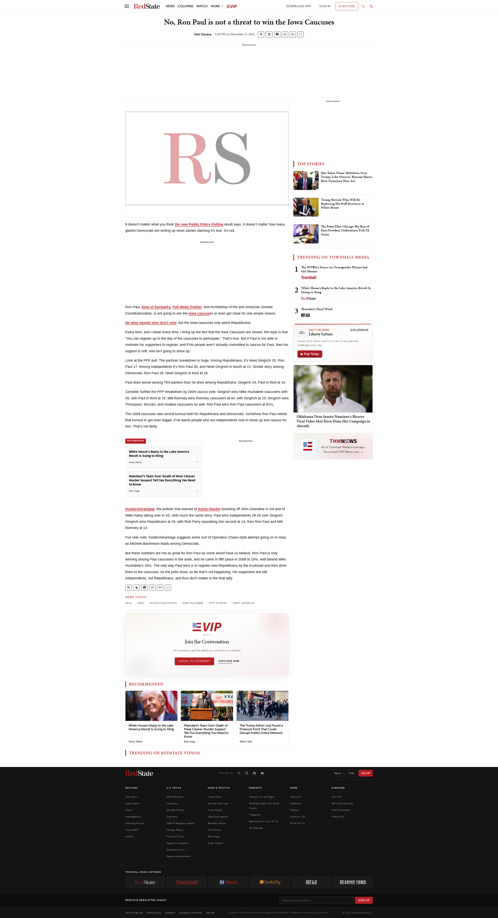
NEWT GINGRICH (244, 603)
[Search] (363, 6)
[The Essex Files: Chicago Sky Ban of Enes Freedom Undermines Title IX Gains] (306, 233)
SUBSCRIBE (346, 6)
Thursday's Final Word (316, 309)
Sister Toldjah (215, 843)
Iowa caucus (199, 313)
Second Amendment (178, 856)
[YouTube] (262, 773)
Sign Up (364, 900)
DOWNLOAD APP (298, 6)
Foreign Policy (175, 829)
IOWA (140, 603)
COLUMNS (185, 6)
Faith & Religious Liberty (181, 823)
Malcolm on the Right (261, 796)
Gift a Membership (342, 803)
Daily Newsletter (340, 810)
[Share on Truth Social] (269, 34)
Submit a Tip (297, 816)
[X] (239, 773)
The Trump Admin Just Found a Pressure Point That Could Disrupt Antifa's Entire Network (261, 729)
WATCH (202, 6)
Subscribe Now (228, 661)
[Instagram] (247, 773)
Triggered (254, 814)
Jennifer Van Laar (218, 803)
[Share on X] (261, 34)
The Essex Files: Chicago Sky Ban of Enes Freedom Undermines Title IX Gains (345, 230)
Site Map (210, 912)
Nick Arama (214, 829)
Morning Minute (134, 823)
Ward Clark (246, 741)
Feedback (170, 912)
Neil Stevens (203, 34)
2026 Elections (175, 796)
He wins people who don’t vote (150, 323)
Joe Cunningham (218, 816)
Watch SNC (338, 816)
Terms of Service (134, 912)
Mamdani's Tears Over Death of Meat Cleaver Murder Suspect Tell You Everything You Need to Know (206, 731)
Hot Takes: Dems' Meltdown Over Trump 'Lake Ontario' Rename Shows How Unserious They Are (346, 177)
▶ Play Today (310, 354)
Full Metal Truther (187, 307)
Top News (131, 796)
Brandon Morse (217, 823)
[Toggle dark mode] (371, 6)
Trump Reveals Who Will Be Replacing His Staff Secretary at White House (342, 204)
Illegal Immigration (178, 843)
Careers (294, 810)
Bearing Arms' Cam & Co (263, 821)
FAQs (351, 773)
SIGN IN (324, 6)
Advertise (295, 803)
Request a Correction (190, 912)
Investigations (133, 816)
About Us (295, 796)
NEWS (170, 6)
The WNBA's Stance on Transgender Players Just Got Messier (334, 269)
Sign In (337, 773)
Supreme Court (175, 849)
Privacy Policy (154, 912)
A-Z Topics (174, 788)
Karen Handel (209, 509)
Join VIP (365, 773)
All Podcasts (256, 827)
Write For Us (297, 823)
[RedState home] (139, 773)
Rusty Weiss (136, 741)
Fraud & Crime (175, 836)
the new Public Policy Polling (199, 224)
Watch (129, 810)
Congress (172, 803)
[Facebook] (254, 773)
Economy (172, 816)
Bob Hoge (189, 741)
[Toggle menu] (127, 6)
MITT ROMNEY (218, 603)
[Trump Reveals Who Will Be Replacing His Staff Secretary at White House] (306, 207)
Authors (129, 836)
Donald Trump (175, 810)
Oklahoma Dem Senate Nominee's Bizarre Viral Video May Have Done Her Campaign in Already (333, 421)
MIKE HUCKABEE (193, 603)
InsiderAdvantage (140, 509)
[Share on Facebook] (277, 34)
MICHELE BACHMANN (163, 603)
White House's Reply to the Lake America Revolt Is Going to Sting (151, 727)
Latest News (132, 803)
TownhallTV (132, 829)
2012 (128, 603)
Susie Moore (215, 810)
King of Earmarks (156, 307)
